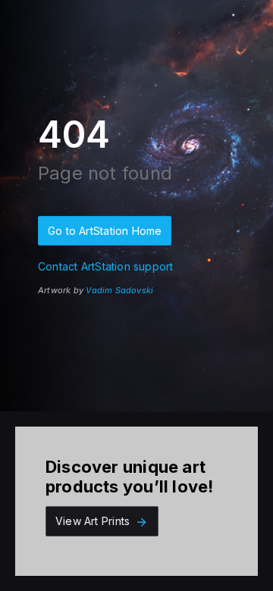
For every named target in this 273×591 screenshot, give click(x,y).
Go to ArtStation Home (105, 230)
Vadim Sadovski (119, 290)
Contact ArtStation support (105, 266)
